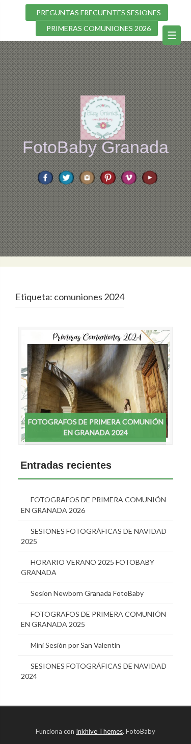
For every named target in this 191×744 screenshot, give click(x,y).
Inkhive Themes (99, 731)
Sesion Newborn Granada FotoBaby (87, 593)
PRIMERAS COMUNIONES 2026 (98, 28)
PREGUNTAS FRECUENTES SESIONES (98, 12)
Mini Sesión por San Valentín (75, 645)
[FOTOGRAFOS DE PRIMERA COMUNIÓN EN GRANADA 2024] (95, 385)
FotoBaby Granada (95, 147)
